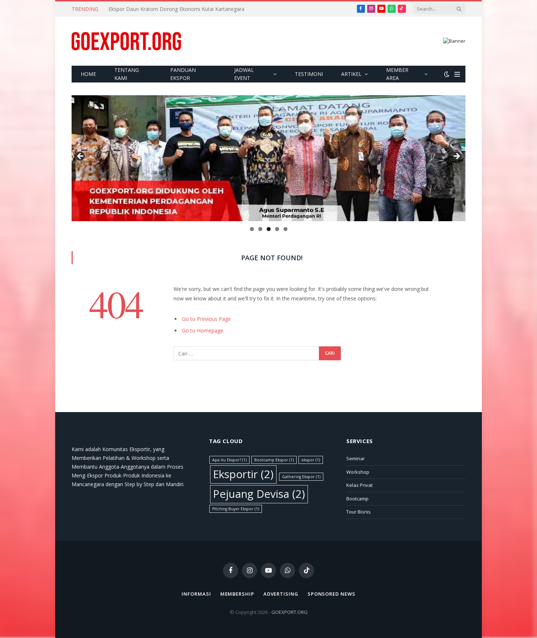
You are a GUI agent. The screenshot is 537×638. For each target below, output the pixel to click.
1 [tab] (252, 229)
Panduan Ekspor (183, 73)
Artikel (351, 73)
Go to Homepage (202, 330)
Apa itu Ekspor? (229, 459)
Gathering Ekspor (301, 476)
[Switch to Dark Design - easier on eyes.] (446, 74)
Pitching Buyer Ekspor (235, 508)
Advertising (280, 594)
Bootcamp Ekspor (274, 459)
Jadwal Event (244, 73)
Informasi (196, 594)
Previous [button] (80, 156)
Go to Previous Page (206, 318)
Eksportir (243, 474)
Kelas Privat (359, 485)
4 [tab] (277, 229)
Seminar (355, 458)
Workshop (357, 472)
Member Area (397, 73)
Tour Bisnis (358, 511)
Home (88, 73)
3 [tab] (269, 229)
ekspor (310, 459)
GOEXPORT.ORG (289, 612)
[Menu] (457, 74)
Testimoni (309, 73)
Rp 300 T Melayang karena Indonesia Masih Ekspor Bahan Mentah (187, 9)
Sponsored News (331, 594)
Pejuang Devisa (259, 494)
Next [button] (456, 156)
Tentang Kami (126, 73)
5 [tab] (285, 229)
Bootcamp (357, 498)
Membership (237, 594)
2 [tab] (260, 229)
